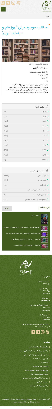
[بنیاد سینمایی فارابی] (46, 6)
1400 (25, 136)
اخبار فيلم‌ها (25, 180)
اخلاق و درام (35, 215)
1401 (25, 131)
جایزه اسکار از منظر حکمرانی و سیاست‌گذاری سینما (23, 233)
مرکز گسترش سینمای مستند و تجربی (36, 370)
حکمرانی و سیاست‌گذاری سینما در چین (27, 245)
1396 (25, 155)
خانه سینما (44, 362)
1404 (25, 116)
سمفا (46, 389)
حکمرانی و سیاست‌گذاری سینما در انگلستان (25, 239)
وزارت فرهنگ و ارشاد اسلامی (38, 347)
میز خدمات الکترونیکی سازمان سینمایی (35, 378)
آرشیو (7, 208)
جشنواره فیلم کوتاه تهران (40, 366)
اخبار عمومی (41, 72)
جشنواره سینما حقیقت (40, 358)
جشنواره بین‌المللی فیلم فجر (39, 385)
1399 (25, 140)
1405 (25, 112)
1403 (25, 121)
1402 (25, 126)
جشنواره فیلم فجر (25, 195)
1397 (25, 150)
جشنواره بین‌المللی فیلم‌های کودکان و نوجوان (33, 351)
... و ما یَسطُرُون (40, 68)
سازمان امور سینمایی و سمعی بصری (36, 354)
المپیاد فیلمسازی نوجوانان (25, 190)
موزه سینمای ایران (42, 382)
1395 (25, 159)
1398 (25, 145)
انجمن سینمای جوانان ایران (39, 374)
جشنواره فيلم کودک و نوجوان (25, 199)
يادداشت (33, 72)
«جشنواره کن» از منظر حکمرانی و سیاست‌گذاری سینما (22, 227)
